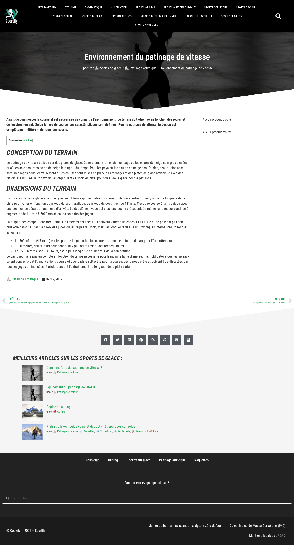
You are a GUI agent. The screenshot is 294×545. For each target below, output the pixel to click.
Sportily (86, 68)
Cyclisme (70, 7)
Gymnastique (93, 7)
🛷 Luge (153, 431)
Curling (113, 460)
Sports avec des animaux (180, 7)
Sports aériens (145, 7)
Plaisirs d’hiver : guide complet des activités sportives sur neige (90, 426)
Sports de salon (231, 16)
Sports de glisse (122, 16)
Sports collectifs (215, 7)
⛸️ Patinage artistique (140, 68)
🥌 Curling (59, 411)
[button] (278, 16)
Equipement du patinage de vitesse (71, 387)
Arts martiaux (46, 7)
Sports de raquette (199, 16)
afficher (27, 140)
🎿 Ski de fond (104, 431)
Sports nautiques (146, 24)
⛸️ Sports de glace (108, 68)
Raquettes (201, 460)
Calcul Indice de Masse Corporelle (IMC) (257, 526)
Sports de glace (92, 16)
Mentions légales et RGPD (267, 536)
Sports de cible (245, 7)
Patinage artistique (172, 460)
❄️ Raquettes (86, 431)
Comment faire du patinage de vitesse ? (74, 368)
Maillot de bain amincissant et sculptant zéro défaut (184, 526)
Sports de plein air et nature (160, 16)
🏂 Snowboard (140, 431)
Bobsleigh (92, 460)
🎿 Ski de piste (121, 431)
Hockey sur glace (138, 460)
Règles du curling (58, 407)
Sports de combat (62, 16)
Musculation (118, 7)
